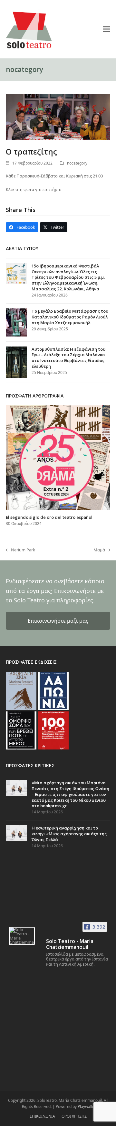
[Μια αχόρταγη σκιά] (21, 690)
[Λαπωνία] (53, 690)
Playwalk (85, 1106)
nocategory (77, 163)
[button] (106, 29)
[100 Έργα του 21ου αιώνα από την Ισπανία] (53, 730)
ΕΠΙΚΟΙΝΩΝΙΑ (42, 1116)
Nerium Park (20, 550)
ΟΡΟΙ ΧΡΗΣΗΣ (74, 1116)
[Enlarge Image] (58, 116)
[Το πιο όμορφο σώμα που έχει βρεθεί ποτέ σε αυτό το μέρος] (21, 730)
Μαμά (99, 550)
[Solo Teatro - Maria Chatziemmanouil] (22, 936)
